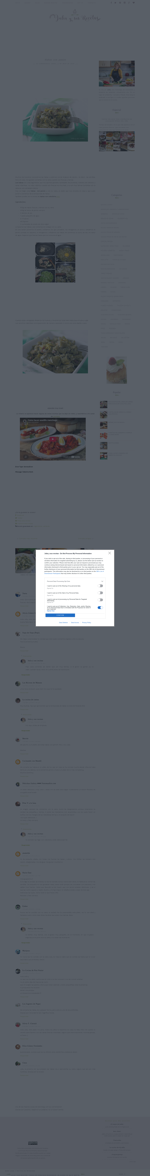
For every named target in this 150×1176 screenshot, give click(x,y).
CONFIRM (60, 615)
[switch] (100, 585)
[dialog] (75, 588)
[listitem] (75, 581)
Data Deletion (63, 622)
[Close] (110, 554)
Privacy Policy (86, 622)
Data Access (75, 622)
